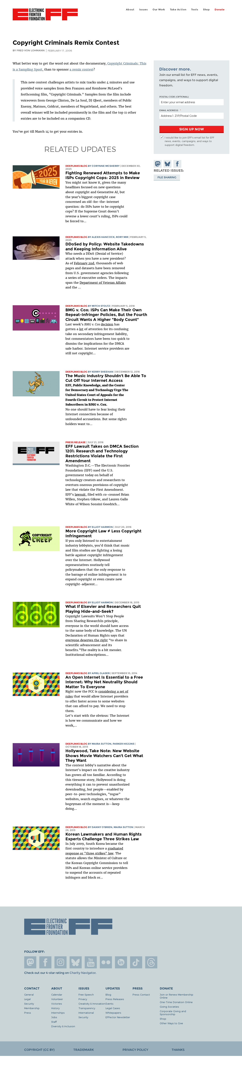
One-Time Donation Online (176, 1002)
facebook (45, 962)
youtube (91, 962)
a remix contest (81, 69)
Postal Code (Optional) (173, 96)
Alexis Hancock (103, 237)
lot (81, 329)
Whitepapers (113, 1012)
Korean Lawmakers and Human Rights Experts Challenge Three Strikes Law (103, 836)
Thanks (178, 1050)
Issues (143, 9)
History (55, 1008)
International (86, 1012)
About (130, 9)
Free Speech (86, 994)
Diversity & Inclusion (63, 1026)
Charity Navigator (82, 973)
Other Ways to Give (171, 1023)
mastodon (30, 962)
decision (107, 324)
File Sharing (166, 177)
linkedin (121, 962)
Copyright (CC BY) (39, 1050)
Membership (32, 1008)
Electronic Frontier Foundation (45, 16)
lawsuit (80, 494)
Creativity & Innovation (91, 1003)
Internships (58, 1012)
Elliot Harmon (102, 527)
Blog (108, 994)
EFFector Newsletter (117, 1017)
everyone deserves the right (86, 640)
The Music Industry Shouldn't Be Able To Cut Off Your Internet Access (105, 378)
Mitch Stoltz (101, 305)
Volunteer (57, 999)
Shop (206, 9)
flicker (106, 962)
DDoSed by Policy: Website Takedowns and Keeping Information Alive (104, 246)
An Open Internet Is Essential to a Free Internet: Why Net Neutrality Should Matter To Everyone (104, 682)
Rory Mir (122, 237)
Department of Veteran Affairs (103, 282)
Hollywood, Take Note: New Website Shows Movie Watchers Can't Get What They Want (104, 755)
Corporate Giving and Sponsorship (173, 1013)
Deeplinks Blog (76, 166)
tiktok (136, 962)
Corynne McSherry (105, 166)
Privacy (82, 999)
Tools (194, 9)
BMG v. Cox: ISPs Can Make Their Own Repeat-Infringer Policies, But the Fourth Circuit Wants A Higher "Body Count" (106, 315)
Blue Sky (76, 962)
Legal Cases (112, 1008)
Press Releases (114, 999)
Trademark (83, 1050)
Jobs (54, 1017)
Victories (56, 1003)
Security (29, 1003)
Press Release (75, 442)
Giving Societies (169, 1006)
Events (109, 1003)
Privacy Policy (135, 1050)
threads (151, 962)
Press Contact (141, 994)
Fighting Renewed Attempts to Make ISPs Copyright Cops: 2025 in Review (102, 175)
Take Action (178, 9)
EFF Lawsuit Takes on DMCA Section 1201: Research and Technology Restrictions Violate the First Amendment (102, 453)
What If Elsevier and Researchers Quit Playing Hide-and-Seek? (103, 609)
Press (27, 1012)
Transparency (86, 1008)
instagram (60, 962)
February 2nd (84, 263)
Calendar (56, 994)
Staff (54, 1021)
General (29, 994)
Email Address (168, 110)
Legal (27, 999)
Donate (220, 9)
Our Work (159, 9)
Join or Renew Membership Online (176, 996)
